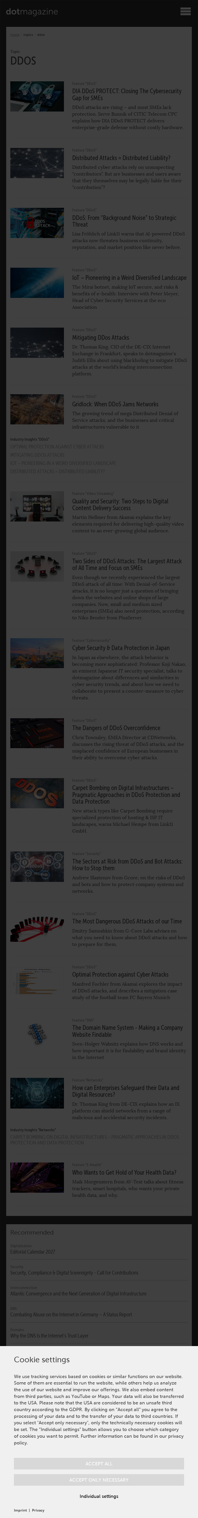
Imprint (20, 1510)
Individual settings (99, 1496)
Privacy (38, 1510)
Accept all (99, 1463)
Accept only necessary (99, 1480)
